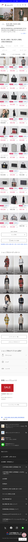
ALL (2, 45)
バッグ (21, 45)
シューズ (16, 45)
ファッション (9, 45)
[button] (14, 33)
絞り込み (24, 539)
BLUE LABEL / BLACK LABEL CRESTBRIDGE (14, 417)
